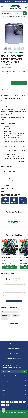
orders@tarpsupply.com (21, 1)
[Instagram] (4, 376)
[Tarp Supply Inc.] (14, 7)
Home (2, 16)
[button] (2, 7)
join (23, 371)
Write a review (18, 301)
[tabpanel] (14, 326)
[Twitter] (12, 376)
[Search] (25, 13)
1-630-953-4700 (7, 1)
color (3, 75)
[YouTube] (9, 376)
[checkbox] (4, 318)
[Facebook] (1, 376)
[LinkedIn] (7, 376)
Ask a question (10, 301)
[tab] (13, 307)
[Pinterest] (15, 376)
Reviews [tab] (4, 307)
